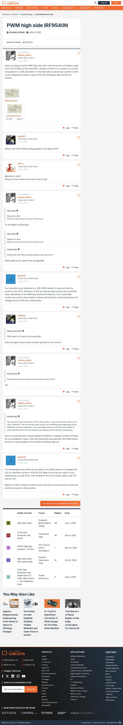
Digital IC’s (45, 668)
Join (116, 3)
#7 (79, 358)
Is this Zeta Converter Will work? (23, 535)
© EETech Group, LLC (9, 723)
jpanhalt (22, 275)
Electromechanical (49, 673)
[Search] (95, 3)
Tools (45, 8)
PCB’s (44, 691)
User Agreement (112, 723)
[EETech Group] (9, 713)
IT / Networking (76, 682)
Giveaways (85, 8)
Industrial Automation (78, 676)
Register (31, 689)
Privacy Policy (86, 723)
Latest (44, 656)
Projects (109, 680)
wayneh (21, 136)
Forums (19, 8)
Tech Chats (110, 686)
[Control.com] (29, 713)
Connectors (46, 662)
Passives (45, 688)
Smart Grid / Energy (78, 697)
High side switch (24, 523)
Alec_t (21, 163)
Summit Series (111, 683)
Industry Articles (112, 665)
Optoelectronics (48, 685)
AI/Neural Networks (78, 656)
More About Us (11, 660)
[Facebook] (2, 676)
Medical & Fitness (77, 688)
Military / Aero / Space (79, 691)
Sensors (45, 699)
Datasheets (69, 8)
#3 (79, 165)
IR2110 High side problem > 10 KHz (25, 547)
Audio (73, 659)
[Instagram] (18, 676)
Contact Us (30, 665)
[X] (7, 676)
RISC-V (44, 697)
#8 (79, 401)
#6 (79, 316)
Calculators (110, 657)
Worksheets (110, 700)
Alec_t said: (11, 210)
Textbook (109, 694)
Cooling (44, 665)
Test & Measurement (49, 702)
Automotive (75, 662)
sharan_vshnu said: (14, 331)
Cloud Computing (77, 665)
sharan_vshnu (17, 32)
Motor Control (76, 694)
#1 (79, 53)
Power (44, 694)
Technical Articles (112, 691)
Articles (6, 8)
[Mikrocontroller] (83, 713)
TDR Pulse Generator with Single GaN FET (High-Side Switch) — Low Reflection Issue (25, 576)
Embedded (46, 676)
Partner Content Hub (113, 688)
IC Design (45, 679)
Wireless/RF (46, 705)
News (108, 674)
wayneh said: (12, 249)
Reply (76, 128)
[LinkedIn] (12, 676)
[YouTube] (23, 676)
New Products (111, 671)
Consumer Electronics (79, 668)
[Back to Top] (119, 723)
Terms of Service (98, 723)
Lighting (73, 685)
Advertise (29, 660)
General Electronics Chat (44, 560)
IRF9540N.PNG (13, 116)
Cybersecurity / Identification (81, 671)
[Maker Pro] (61, 712)
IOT (72, 679)
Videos (55, 8)
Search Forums (13, 42)
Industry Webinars (112, 668)
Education (32, 8)
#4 (79, 195)
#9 (79, 458)
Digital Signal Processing (80, 673)
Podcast (99, 8)
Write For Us (9, 665)
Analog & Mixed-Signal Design (44, 523)
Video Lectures (111, 697)
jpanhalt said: (12, 416)
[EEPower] (47, 713)
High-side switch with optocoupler (25, 560)
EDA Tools (45, 671)
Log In (104, 3)
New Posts (28, 42)
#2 (79, 137)
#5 (79, 277)
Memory (45, 682)
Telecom (74, 699)
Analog (44, 659)
